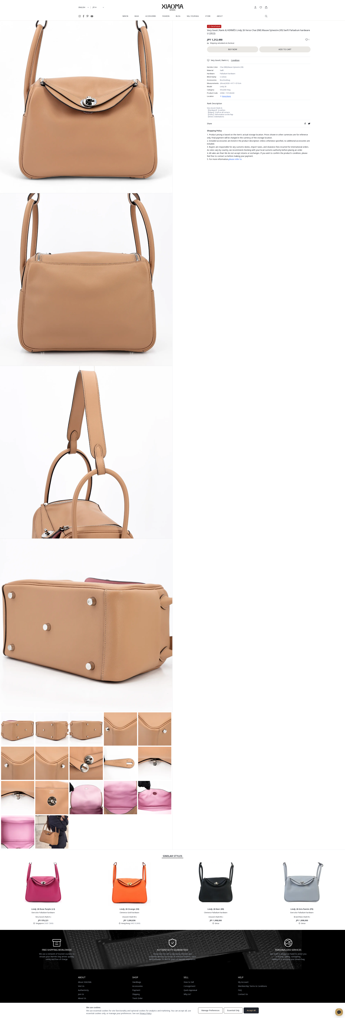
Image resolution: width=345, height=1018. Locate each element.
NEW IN (125, 16)
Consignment (189, 986)
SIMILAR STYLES (172, 856)
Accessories (137, 986)
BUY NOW (232, 49)
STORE (207, 16)
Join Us (81, 994)
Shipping (136, 994)
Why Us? (187, 994)
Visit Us (81, 986)
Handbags (136, 982)
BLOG (178, 16)
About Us (82, 998)
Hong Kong (226, 96)
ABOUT (220, 16)
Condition (235, 60)
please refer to (235, 159)
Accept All (251, 1010)
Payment (136, 990)
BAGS (137, 16)
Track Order (137, 998)
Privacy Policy (145, 1013)
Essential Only (233, 1010)
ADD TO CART (285, 49)
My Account (243, 982)
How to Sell (189, 982)
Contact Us (243, 994)
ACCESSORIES (150, 16)
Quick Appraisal (190, 990)
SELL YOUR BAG (193, 16)
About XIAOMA (84, 982)
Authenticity (83, 990)
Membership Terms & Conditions (252, 986)
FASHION (165, 16)
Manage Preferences (210, 1010)
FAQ (240, 990)
